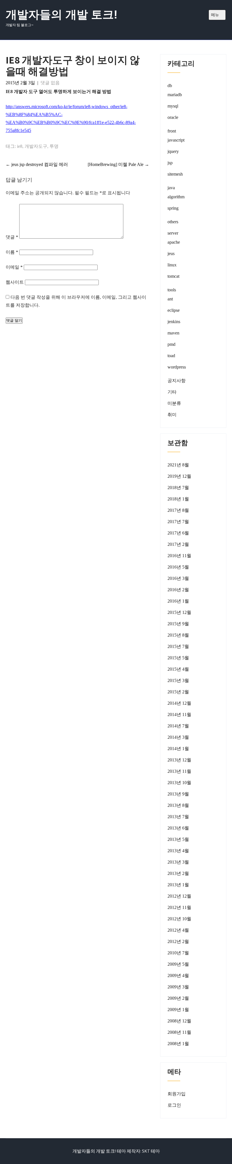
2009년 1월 (178, 1009)
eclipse (173, 310)
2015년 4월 (178, 669)
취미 (172, 414)
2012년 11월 (179, 907)
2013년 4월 (178, 850)
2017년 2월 (178, 544)
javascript (175, 140)
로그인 (174, 1105)
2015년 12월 (179, 612)
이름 (12, 252)
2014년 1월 (178, 748)
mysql (172, 106)
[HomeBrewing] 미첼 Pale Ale (118, 164)
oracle (172, 117)
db (169, 85)
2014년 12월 (179, 703)
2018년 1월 (178, 498)
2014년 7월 (178, 725)
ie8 (19, 146)
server (172, 233)
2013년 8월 (178, 805)
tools (171, 289)
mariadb (174, 94)
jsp (170, 162)
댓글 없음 (50, 82)
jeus (171, 253)
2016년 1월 (178, 601)
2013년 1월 (178, 884)
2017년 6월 (178, 533)
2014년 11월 (179, 714)
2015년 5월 (178, 657)
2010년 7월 (178, 952)
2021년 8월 (178, 464)
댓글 (12, 237)
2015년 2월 (178, 691)
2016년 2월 (178, 589)
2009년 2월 (178, 998)
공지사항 (176, 380)
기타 (172, 392)
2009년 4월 (178, 975)
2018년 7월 (178, 487)
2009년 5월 (178, 964)
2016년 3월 (178, 578)
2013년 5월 (178, 839)
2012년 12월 (179, 896)
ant (170, 298)
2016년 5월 (178, 567)
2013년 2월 (178, 873)
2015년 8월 (178, 635)
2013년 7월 (178, 816)
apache (173, 242)
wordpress (176, 367)
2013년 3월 (178, 862)
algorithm (175, 196)
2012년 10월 (179, 918)
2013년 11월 (179, 771)
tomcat (173, 276)
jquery (173, 151)
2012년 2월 (178, 941)
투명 (54, 146)
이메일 (14, 267)
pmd (171, 344)
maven (173, 333)
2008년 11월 (179, 1032)
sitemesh (175, 174)
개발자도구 (36, 146)
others (172, 221)
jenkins (173, 321)
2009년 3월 (178, 986)
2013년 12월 (179, 759)
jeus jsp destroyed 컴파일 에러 (37, 164)
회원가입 (176, 1093)
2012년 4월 (178, 930)
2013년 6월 (178, 828)
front (171, 131)
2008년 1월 (178, 1043)
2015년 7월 (178, 646)
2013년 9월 (178, 794)
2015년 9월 (178, 623)
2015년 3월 (178, 680)
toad (171, 355)
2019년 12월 (179, 476)
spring (173, 208)
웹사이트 (15, 282)
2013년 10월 (179, 782)
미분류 (174, 403)
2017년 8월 (178, 510)
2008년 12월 (179, 1020)
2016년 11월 (179, 555)
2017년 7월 (178, 521)
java (171, 187)
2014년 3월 (178, 737)
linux (172, 264)
